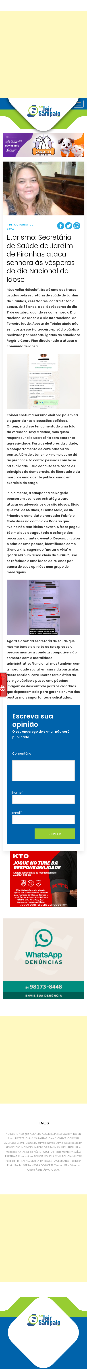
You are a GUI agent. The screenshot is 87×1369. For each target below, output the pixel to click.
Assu (11, 1138)
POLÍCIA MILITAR (72, 1156)
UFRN (66, 1165)
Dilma (59, 1143)
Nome (17, 792)
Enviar (54, 834)
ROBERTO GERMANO (56, 1161)
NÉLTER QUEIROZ (44, 1152)
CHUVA (61, 1138)
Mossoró (11, 1152)
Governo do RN (73, 1143)
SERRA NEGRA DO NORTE (38, 1165)
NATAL (21, 1152)
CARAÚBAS (41, 1138)
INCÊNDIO (27, 1147)
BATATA (20, 1138)
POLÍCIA (39, 1156)
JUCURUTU (67, 1147)
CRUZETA (31, 1143)
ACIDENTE (12, 1134)
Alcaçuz (24, 1134)
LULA (78, 1147)
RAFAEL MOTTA (30, 1161)
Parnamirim (25, 1156)
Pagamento (62, 1152)
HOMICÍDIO (13, 1147)
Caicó (29, 1138)
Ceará (52, 1138)
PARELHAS (11, 1156)
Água (39, 1170)
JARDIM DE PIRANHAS (47, 1147)
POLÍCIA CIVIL (52, 1156)
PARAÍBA (75, 1152)
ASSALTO (35, 1134)
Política (10, 1161)
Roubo (18, 1165)
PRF (18, 1161)
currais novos (46, 1143)
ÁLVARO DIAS (52, 1170)
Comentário (21, 753)
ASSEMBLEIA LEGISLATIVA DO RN (61, 1134)
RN (42, 1161)
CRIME (21, 1143)
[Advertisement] (43, 54)
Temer (58, 1165)
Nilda (29, 1152)
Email (17, 812)
